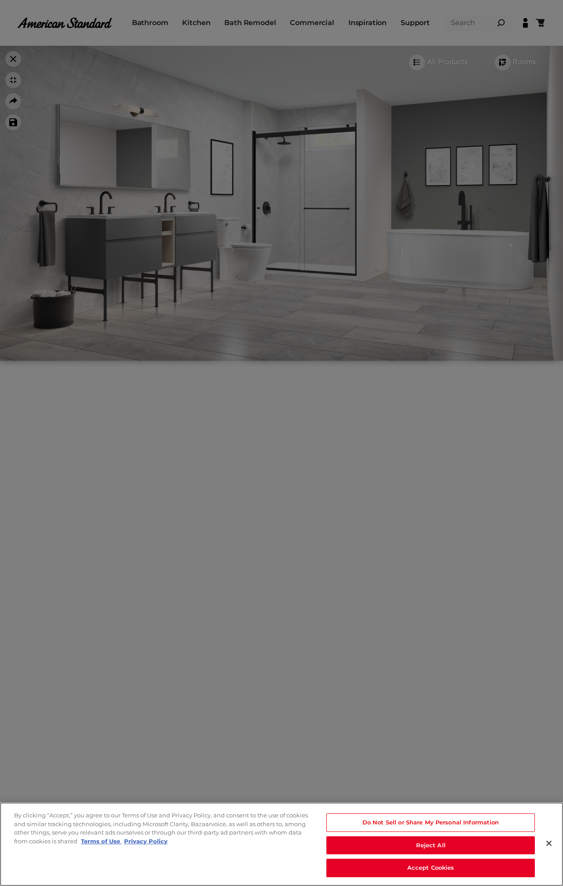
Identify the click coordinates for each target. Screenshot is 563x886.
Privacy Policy (146, 841)
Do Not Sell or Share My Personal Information (430, 822)
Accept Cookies (430, 867)
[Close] (549, 843)
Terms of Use (101, 841)
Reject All (431, 845)
